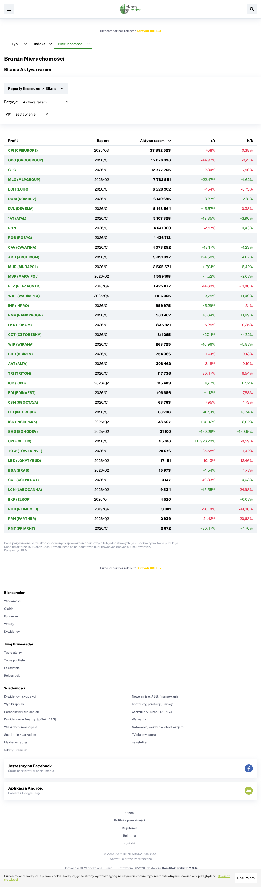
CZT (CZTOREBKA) (25, 335)
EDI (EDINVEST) (22, 393)
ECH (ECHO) (19, 189)
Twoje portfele (14, 660)
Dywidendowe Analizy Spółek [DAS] (30, 719)
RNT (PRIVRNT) (21, 528)
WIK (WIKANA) (21, 344)
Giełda (9, 609)
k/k (250, 140)
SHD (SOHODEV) (23, 431)
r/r (213, 140)
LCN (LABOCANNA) (25, 490)
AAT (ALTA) (18, 364)
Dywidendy (12, 631)
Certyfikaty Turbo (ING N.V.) (152, 712)
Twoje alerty (13, 652)
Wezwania (139, 719)
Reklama (129, 836)
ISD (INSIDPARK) (22, 422)
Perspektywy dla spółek (21, 712)
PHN (12, 228)
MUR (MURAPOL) (23, 267)
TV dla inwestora (144, 735)
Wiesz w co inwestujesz (20, 727)
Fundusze (11, 616)
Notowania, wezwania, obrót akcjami (158, 727)
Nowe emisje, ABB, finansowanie (155, 696)
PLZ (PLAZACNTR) (24, 286)
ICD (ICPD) (17, 383)
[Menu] (9, 9)
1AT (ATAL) (17, 218)
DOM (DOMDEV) (22, 199)
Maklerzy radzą (15, 742)
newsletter (140, 742)
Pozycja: (11, 102)
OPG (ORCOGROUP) (25, 160)
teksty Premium (15, 750)
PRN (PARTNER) (22, 519)
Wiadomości (12, 601)
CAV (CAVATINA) (22, 247)
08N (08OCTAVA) (23, 402)
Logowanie (12, 668)
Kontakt (129, 843)
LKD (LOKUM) (20, 325)
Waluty (9, 624)
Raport (103, 140)
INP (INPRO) (18, 305)
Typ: (7, 114)
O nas (129, 813)
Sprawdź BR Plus (149, 31)
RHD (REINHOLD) (23, 509)
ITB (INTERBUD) (22, 412)
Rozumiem (246, 878)
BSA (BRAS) (18, 470)
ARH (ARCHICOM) (24, 257)
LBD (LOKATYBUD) (24, 461)
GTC (12, 170)
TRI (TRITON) (19, 373)
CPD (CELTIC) (19, 441)
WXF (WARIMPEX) (24, 296)
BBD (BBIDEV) (20, 354)
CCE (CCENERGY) (23, 480)
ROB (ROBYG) (20, 238)
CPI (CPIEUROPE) (23, 150)
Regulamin (129, 828)
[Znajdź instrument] (252, 9)
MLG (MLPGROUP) (24, 180)
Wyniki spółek (14, 704)
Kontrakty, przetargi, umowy (152, 704)
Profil (13, 140)
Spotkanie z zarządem (20, 735)
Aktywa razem (152, 140)
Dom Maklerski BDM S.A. (180, 868)
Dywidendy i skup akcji (20, 696)
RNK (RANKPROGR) (25, 315)
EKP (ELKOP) (19, 499)
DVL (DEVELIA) (21, 209)
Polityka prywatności (129, 820)
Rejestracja (12, 675)
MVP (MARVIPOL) (23, 276)
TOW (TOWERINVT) (25, 451)
